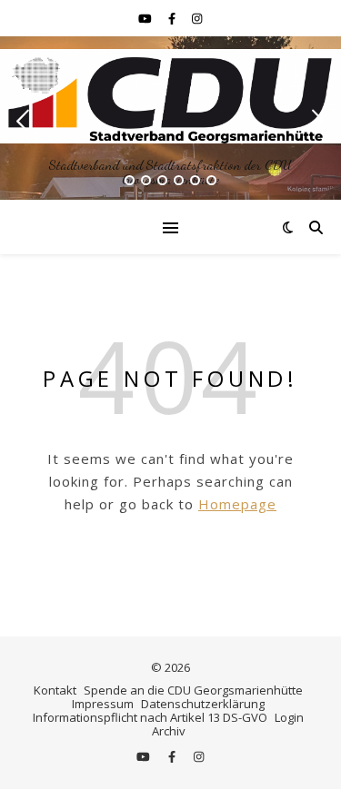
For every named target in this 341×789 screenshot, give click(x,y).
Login (289, 717)
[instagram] (197, 18)
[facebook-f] (173, 18)
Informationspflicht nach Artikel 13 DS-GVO (150, 717)
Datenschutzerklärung (203, 703)
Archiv (169, 731)
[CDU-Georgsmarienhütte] (170, 96)
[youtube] (146, 18)
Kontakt (55, 690)
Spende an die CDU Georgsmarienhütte (193, 690)
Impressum (103, 703)
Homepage (237, 504)
